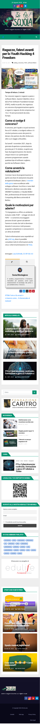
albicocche (11, 543)
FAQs (30, 245)
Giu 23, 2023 (24, 424)
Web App (21, 714)
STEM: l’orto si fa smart (13, 295)
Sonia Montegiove (20, 275)
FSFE (25, 63)
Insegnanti (31, 460)
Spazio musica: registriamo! (17, 645)
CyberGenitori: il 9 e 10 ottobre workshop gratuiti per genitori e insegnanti (19, 331)
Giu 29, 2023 (10, 629)
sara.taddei (21, 609)
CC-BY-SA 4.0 (28, 254)
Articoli (17, 460)
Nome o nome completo (10, 509)
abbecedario (29, 540)
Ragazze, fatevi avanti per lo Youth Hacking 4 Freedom (18, 54)
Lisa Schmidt (17, 254)
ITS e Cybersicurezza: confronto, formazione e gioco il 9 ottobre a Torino (20, 373)
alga (18, 543)
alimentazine (24, 543)
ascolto (33, 549)
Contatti (12, 714)
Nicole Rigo (21, 668)
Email (4, 515)
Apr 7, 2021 (23, 444)
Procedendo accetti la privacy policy (15, 522)
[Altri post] (27, 262)
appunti (16, 549)
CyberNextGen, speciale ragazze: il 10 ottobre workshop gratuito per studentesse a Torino (20, 352)
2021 (14, 540)
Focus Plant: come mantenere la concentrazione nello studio (19, 624)
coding (15, 63)
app (28, 546)
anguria (22, 546)
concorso (20, 63)
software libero (32, 63)
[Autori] (12, 262)
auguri (19, 553)
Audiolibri (13, 553)
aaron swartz (21, 540)
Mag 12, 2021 (24, 435)
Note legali (33, 720)
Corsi (21, 460)
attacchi (6, 553)
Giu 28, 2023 (10, 668)
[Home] (3, 37)
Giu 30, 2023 (10, 609)
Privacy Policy (32, 714)
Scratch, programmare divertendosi (15, 604)
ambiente (16, 546)
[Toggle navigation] (19, 37)
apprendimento (8, 549)
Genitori (26, 460)
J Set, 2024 (10, 334)
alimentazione (8, 546)
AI (5, 543)
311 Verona (7, 540)
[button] (36, 36)
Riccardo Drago (22, 629)
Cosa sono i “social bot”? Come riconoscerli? (19, 663)
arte (28, 549)
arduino (22, 549)
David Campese (22, 648)
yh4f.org (11, 239)
